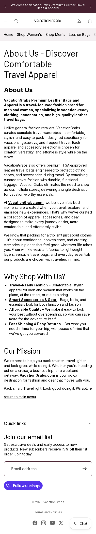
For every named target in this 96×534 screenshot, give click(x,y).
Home (8, 34)
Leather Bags (79, 34)
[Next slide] (90, 6)
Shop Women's (29, 34)
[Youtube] (52, 523)
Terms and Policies (48, 512)
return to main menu (20, 397)
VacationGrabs (53, 502)
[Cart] (90, 21)
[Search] (16, 21)
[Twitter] (61, 523)
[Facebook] (35, 523)
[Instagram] (44, 523)
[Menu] (5, 21)
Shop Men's (55, 34)
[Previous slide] (5, 6)
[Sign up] (85, 469)
